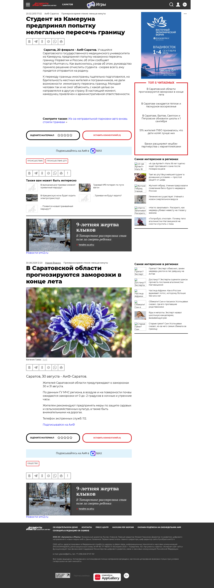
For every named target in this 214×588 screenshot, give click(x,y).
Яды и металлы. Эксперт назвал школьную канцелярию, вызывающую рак (165, 315)
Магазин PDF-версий (123, 527)
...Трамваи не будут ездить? (107, 195)
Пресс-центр (102, 527)
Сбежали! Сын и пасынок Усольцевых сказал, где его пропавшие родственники (168, 304)
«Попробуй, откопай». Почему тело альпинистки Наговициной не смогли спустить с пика (167, 221)
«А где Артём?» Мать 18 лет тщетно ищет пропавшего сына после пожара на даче (167, 166)
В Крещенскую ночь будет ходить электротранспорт (58, 196)
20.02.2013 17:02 (34, 13)
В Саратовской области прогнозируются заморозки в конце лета (161, 92)
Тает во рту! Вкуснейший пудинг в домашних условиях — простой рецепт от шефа (166, 177)
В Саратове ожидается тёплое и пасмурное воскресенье (161, 105)
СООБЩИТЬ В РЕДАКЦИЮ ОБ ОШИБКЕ (71, 531)
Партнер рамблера (82, 576)
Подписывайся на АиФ (59, 424)
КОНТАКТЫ (87, 527)
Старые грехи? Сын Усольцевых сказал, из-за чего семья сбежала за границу (167, 326)
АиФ (45, 359)
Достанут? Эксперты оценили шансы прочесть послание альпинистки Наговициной (168, 282)
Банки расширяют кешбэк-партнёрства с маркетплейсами (161, 145)
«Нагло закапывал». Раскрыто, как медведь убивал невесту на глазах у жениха (167, 210)
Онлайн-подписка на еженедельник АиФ (159, 527)
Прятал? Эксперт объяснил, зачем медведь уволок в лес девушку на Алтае (166, 271)
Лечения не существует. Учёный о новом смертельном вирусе (166, 197)
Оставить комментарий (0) (107, 135)
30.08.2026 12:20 (34, 263)
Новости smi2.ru (37, 252)
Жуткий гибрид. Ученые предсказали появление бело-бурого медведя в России (168, 188)
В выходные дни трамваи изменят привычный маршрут (58, 186)
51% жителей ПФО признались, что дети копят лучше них (161, 132)
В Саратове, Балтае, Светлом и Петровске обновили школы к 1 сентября (161, 118)
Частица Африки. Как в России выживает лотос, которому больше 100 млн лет (167, 293)
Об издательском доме (65, 527)
